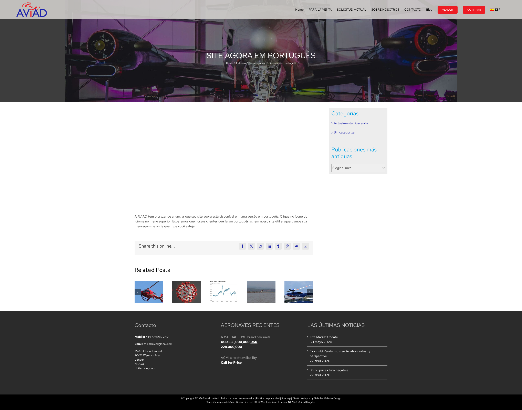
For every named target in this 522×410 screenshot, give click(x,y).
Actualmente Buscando (351, 123)
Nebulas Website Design (327, 398)
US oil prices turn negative (329, 370)
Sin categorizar (345, 132)
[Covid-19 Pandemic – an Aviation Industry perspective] (186, 292)
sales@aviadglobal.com (158, 344)
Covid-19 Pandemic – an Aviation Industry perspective (340, 353)
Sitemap (286, 398)
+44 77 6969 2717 (157, 337)
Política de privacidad (268, 398)
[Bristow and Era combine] (298, 292)
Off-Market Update (324, 337)
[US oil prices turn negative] (224, 292)
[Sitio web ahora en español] (261, 292)
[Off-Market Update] (149, 292)
